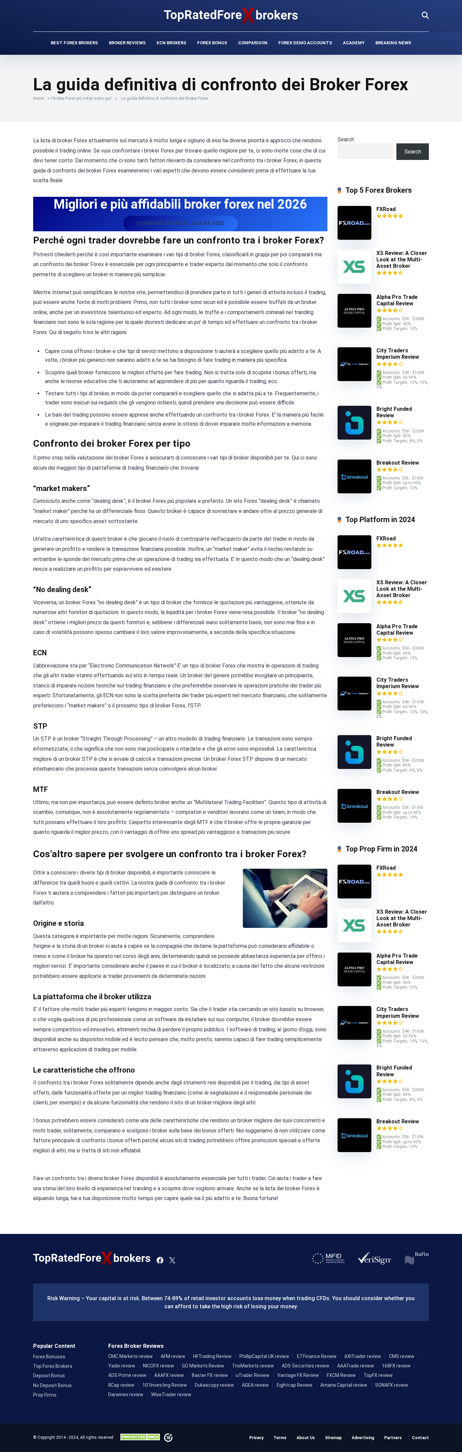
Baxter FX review (210, 1375)
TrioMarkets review (253, 1365)
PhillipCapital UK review (264, 1356)
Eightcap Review (295, 1385)
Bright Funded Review (394, 412)
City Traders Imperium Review (397, 353)
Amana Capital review (343, 1385)
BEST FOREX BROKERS (74, 42)
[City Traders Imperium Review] (354, 379)
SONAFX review (391, 1385)
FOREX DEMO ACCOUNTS (305, 42)
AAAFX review (169, 1375)
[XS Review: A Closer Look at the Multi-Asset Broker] (354, 282)
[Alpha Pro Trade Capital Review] (354, 326)
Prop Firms (44, 1395)
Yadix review (121, 1365)
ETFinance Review (317, 1356)
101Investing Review (164, 1385)
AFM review (173, 1356)
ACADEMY (354, 42)
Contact (420, 1437)
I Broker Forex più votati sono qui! (81, 98)
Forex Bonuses (49, 1356)
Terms (280, 1437)
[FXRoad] (354, 238)
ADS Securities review (305, 1365)
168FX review (396, 1365)
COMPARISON (253, 42)
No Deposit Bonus (52, 1385)
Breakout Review (397, 463)
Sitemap (333, 1437)
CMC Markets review (130, 1356)
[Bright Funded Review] (354, 438)
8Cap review (121, 1385)
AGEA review (255, 1385)
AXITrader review (362, 1356)
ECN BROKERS (171, 42)
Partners (393, 1437)
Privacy (256, 1437)
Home (38, 98)
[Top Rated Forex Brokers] (231, 15)
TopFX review (378, 1375)
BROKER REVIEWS (127, 42)
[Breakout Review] (354, 491)
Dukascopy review (214, 1385)
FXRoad (386, 209)
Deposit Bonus (49, 1375)
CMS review (401, 1356)
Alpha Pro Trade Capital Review (397, 300)
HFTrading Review (212, 1356)
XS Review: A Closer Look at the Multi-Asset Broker (401, 259)
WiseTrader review (171, 1394)
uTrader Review (253, 1375)
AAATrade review (355, 1365)
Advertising (363, 1437)
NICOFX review (158, 1365)
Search (346, 139)
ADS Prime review (127, 1375)
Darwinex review (125, 1394)
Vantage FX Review (298, 1375)
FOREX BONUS (212, 42)
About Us (306, 1437)
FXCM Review (341, 1375)
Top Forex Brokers (52, 1366)
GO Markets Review (203, 1365)
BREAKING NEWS (393, 42)
